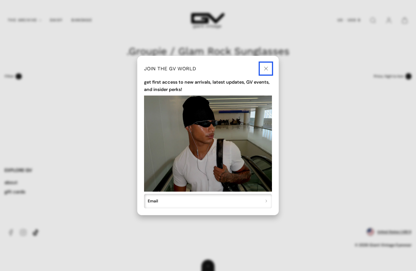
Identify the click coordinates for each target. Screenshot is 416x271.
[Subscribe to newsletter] (266, 201)
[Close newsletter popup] (266, 69)
